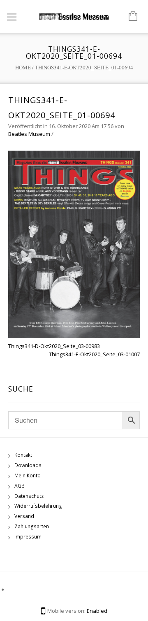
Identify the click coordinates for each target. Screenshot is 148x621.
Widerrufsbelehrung (38, 505)
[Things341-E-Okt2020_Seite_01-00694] (74, 243)
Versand (24, 516)
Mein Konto (27, 475)
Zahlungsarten (31, 526)
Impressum (28, 536)
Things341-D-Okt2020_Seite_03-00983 (54, 346)
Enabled (97, 610)
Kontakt (23, 454)
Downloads (28, 465)
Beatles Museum (29, 133)
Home (23, 67)
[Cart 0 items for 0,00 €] (129, 16)
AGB (19, 485)
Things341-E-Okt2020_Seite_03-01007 (94, 354)
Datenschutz (29, 496)
